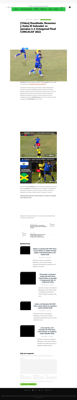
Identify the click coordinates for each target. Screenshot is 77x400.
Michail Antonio (51, 216)
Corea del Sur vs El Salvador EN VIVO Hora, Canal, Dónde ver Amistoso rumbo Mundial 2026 (47, 330)
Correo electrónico (36, 375)
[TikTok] (10, 7)
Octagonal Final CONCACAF (27, 217)
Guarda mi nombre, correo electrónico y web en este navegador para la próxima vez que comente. (37, 381)
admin (31, 19)
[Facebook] (7, 7)
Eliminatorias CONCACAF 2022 (46, 19)
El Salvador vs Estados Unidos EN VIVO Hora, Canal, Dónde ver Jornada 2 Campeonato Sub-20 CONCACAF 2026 (48, 278)
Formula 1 (56, 9)
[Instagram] (11, 7)
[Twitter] (8, 7)
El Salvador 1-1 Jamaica (36, 216)
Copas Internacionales (26, 9)
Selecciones (43, 9)
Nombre (21, 375)
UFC (61, 9)
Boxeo (50, 9)
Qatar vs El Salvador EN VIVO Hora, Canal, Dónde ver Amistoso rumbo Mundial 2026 (45, 306)
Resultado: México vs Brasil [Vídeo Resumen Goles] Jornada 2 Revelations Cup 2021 (38, 226)
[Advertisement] (38, 40)
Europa (36, 9)
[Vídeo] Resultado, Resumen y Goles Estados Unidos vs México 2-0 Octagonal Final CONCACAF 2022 (37, 235)
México (16, 9)
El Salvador (28, 216)
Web (46, 375)
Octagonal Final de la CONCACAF (38, 84)
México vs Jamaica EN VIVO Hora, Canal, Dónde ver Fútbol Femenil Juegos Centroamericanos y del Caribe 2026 (45, 251)
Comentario (22, 358)
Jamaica (45, 216)
